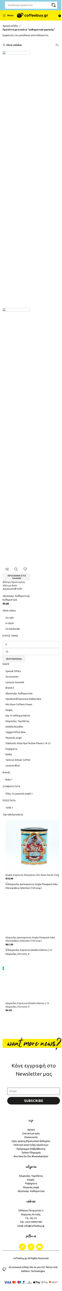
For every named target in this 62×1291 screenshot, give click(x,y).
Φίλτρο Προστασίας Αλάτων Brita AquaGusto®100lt (14, 585)
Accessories (12, 676)
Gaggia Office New (15, 732)
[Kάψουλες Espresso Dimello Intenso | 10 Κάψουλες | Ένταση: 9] (32, 975)
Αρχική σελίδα (10, 25)
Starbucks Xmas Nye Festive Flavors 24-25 (28, 743)
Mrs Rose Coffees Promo (19, 704)
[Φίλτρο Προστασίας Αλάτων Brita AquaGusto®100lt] (16, 179)
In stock (10, 623)
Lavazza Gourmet (15, 682)
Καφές (9, 710)
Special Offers (13, 671)
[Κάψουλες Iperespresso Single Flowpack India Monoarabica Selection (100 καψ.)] (32, 909)
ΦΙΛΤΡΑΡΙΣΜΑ (14, 659)
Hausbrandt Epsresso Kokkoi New (23, 699)
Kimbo (9, 754)
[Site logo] (32, 15)
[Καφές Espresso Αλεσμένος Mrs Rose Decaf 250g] (32, 846)
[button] (16, 577)
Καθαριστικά (10, 599)
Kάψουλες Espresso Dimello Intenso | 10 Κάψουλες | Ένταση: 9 (27, 1005)
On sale (10, 617)
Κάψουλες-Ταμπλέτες (17, 721)
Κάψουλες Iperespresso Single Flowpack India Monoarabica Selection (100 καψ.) (30, 939)
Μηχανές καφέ (14, 737)
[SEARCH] (53, 5)
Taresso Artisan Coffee (18, 760)
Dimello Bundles (14, 726)
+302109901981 (34, 1222)
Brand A (10, 687)
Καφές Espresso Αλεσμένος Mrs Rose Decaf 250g (32, 875)
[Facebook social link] (22, 1246)
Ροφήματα (11, 749)
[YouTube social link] (39, 1246)
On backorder (13, 629)
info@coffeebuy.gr (34, 1226)
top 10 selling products (18, 715)
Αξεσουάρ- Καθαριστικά (19, 693)
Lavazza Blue (13, 765)
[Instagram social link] (31, 1246)
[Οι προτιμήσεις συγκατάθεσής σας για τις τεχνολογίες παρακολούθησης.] (3, 968)
